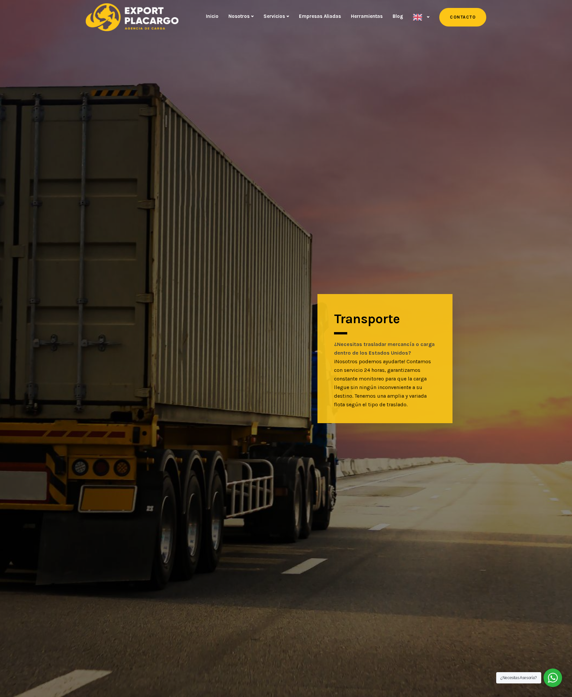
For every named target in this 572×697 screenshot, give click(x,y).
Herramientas (367, 16)
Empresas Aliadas (320, 16)
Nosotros (239, 16)
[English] (421, 17)
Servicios (274, 16)
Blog (398, 16)
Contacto (463, 17)
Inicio (212, 16)
